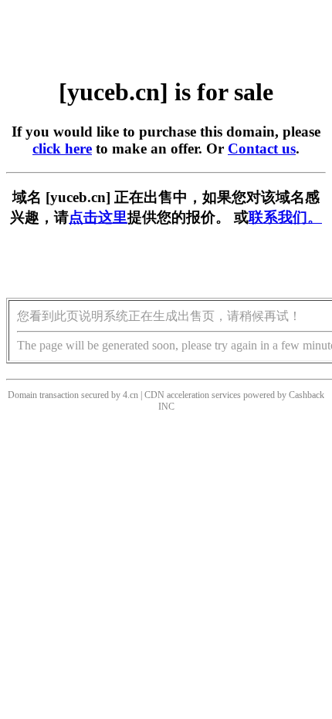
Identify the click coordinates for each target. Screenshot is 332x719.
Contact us (262, 148)
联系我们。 (285, 217)
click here (62, 148)
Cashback (306, 395)
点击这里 (98, 217)
